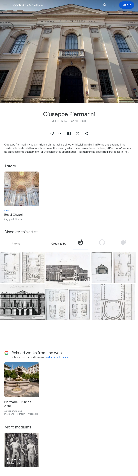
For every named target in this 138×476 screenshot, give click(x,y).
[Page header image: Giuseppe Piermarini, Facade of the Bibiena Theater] (69, 51)
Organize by (58, 243)
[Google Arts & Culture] (55, 5)
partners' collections (56, 357)
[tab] (80, 243)
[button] (5, 5)
